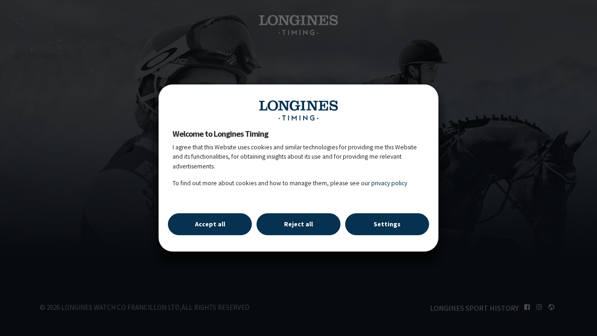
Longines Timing (298, 110)
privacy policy (389, 183)
